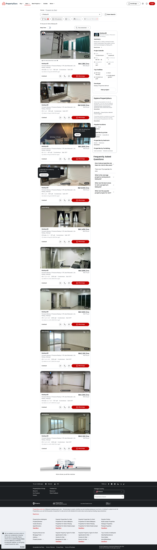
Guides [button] (45, 3)
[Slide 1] (61, 56)
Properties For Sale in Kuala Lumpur (65, 526)
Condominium (106, 106)
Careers (35, 495)
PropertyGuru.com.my (38, 509)
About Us (35, 491)
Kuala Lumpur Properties (108, 521)
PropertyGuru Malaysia (40, 519)
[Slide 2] (62, 56)
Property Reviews (37, 521)
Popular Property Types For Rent (88, 533)
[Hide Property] (84, 33)
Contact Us (53, 488)
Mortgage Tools (37, 535)
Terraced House (98, 106)
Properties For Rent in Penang (86, 523)
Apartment (97, 107)
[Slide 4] (65, 56)
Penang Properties (106, 526)
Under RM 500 (97, 135)
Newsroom (52, 491)
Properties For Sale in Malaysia (64, 521)
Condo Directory (37, 523)
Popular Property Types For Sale (65, 533)
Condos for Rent (82, 537)
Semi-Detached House (106, 107)
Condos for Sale (60, 537)
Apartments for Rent (83, 535)
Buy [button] (21, 3)
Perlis (95, 127)
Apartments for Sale (61, 535)
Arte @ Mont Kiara (106, 539)
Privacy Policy (20, 538)
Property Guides (37, 539)
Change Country (99, 489)
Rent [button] (27, 3)
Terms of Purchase (70, 547)
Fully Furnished (98, 150)
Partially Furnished (108, 150)
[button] (98, 47)
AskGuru (35, 537)
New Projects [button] (36, 3)
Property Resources (39, 533)
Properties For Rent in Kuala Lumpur (88, 526)
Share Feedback (54, 493)
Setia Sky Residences (107, 535)
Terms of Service (50, 547)
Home (42, 10)
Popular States (105, 519)
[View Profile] (47, 34)
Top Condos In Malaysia (108, 533)
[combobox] (70, 14)
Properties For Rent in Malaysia (86, 521)
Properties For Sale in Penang (64, 523)
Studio (95, 142)
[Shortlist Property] (88, 33)
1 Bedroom (101, 142)
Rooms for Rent (82, 539)
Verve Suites (104, 537)
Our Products (36, 493)
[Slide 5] (66, 56)
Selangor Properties (106, 523)
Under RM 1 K (106, 135)
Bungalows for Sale (61, 539)
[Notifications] (146, 3)
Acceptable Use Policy (38, 547)
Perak (99, 127)
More (51, 3)
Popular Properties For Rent (86, 519)
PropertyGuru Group (39, 488)
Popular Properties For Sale (64, 519)
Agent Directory (37, 526)
